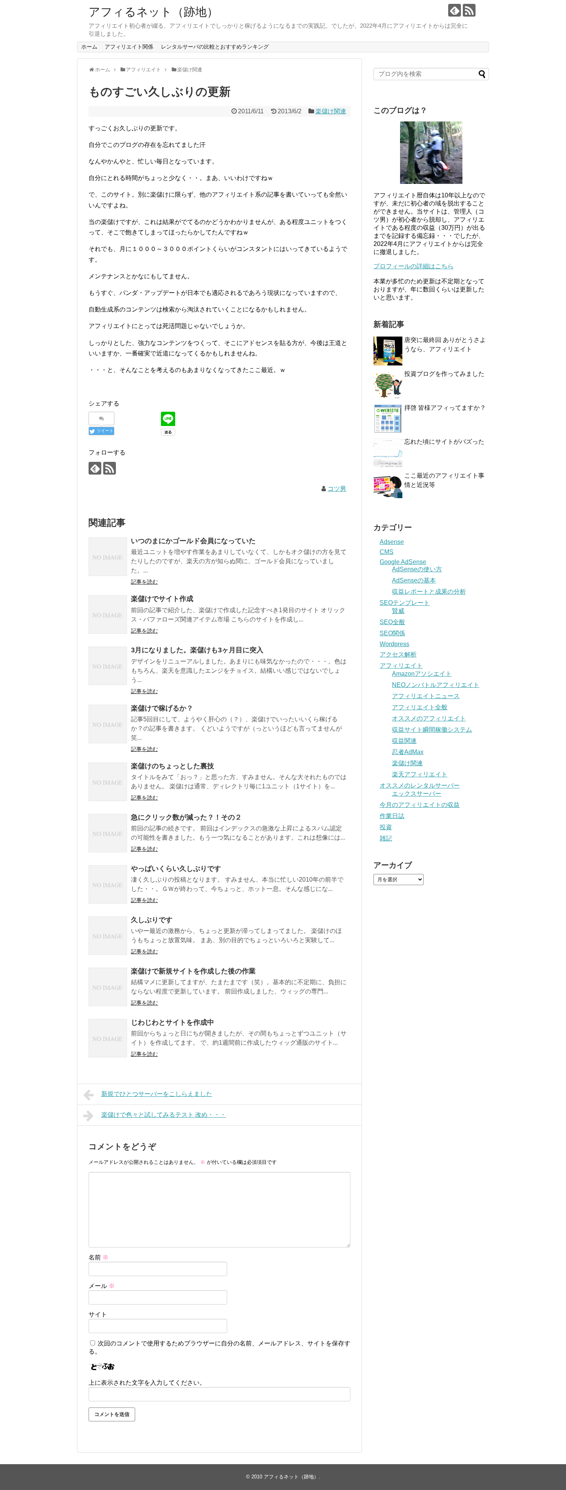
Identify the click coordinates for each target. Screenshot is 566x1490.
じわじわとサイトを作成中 (172, 1022)
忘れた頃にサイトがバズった (444, 441)
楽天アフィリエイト (419, 774)
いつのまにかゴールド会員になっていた (193, 541)
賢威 (398, 611)
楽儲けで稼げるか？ (162, 708)
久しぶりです (151, 920)
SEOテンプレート (405, 602)
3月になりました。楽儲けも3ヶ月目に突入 (197, 650)
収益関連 (404, 740)
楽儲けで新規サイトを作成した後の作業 (193, 971)
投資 (386, 827)
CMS (387, 552)
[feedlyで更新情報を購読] (454, 10)
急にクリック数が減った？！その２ (186, 817)
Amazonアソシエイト (422, 673)
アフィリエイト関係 (129, 47)
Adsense (392, 542)
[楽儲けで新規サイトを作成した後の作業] (108, 987)
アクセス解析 (398, 654)
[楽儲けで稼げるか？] (108, 724)
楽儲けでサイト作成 (162, 599)
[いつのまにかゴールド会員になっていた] (108, 556)
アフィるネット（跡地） (153, 11)
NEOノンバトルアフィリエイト (435, 685)
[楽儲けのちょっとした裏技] (108, 782)
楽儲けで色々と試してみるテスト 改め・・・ (163, 1114)
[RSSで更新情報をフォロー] (469, 10)
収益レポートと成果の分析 (429, 591)
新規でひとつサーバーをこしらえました (156, 1094)
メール (102, 1286)
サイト (98, 1314)
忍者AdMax (408, 752)
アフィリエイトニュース (426, 696)
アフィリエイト (401, 665)
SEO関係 (392, 633)
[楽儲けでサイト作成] (108, 614)
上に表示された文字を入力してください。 (147, 1382)
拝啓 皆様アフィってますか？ (445, 407)
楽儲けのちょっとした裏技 (172, 766)
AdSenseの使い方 (417, 569)
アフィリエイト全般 (419, 707)
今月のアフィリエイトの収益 (420, 804)
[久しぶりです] (108, 935)
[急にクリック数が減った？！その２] (108, 833)
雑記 (386, 838)
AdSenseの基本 (414, 580)
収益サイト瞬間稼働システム (432, 729)
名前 (99, 1257)
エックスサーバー (416, 793)
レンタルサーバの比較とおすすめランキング (215, 47)
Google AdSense (403, 562)
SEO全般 (392, 622)
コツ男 (337, 488)
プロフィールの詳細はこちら (413, 266)
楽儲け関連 (330, 111)
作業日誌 (392, 816)
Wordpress (394, 644)
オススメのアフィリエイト (429, 718)
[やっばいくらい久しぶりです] (108, 884)
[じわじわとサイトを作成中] (108, 1038)
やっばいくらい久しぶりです (176, 868)
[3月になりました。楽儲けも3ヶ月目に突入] (108, 666)
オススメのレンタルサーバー (420, 785)
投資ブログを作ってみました (444, 373)
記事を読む (144, 582)
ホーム (89, 47)
